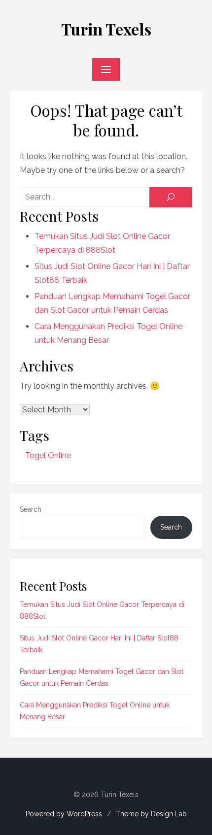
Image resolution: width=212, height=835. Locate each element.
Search (30, 509)
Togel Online (48, 455)
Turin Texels (106, 28)
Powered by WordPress (64, 814)
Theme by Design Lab (151, 814)
